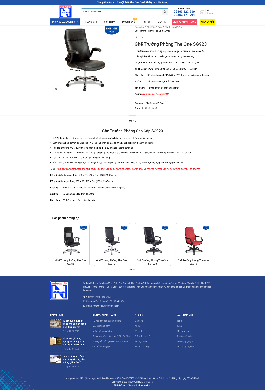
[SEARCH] (165, 12)
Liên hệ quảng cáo (186, 346)
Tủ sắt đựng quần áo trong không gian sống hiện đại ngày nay (74, 323)
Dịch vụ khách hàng (184, 22)
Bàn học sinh (141, 341)
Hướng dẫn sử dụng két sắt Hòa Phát (110, 341)
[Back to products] (139, 37)
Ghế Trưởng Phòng (173, 27)
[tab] (132, 120)
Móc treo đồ (183, 331)
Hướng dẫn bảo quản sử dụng (106, 320)
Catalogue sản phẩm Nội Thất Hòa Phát (111, 336)
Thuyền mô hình (184, 336)
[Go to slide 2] (134, 269)
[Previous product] (136, 37)
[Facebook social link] (142, 108)
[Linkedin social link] (153, 108)
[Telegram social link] (156, 108)
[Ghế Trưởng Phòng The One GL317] (112, 241)
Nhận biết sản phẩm (102, 331)
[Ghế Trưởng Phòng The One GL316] (71, 241)
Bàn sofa (139, 331)
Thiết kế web (120, 385)
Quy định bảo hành (101, 326)
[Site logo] (65, 11)
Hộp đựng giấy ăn (185, 341)
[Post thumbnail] (55, 326)
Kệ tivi (138, 326)
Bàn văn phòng (142, 346)
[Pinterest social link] (149, 108)
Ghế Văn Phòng (154, 27)
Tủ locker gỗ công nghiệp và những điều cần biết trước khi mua (74, 341)
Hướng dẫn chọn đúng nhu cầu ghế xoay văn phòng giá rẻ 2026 (74, 359)
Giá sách (139, 320)
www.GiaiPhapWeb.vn (140, 385)
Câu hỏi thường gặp (101, 346)
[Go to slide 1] (131, 269)
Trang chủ (139, 27)
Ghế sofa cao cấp (143, 336)
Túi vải (180, 326)
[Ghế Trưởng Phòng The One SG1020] (153, 241)
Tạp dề (180, 320)
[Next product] (143, 37)
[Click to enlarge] (55, 88)
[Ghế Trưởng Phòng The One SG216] (193, 241)
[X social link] (146, 108)
